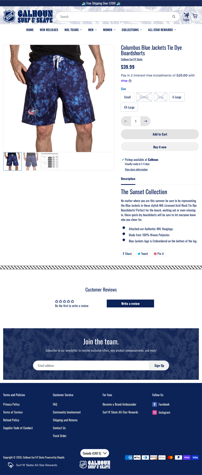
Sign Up (159, 365)
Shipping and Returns (65, 420)
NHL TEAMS (72, 29)
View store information (136, 169)
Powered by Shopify (54, 457)
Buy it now (159, 147)
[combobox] (112, 16)
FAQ (55, 404)
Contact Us (59, 427)
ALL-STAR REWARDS (160, 29)
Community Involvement (67, 412)
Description (128, 178)
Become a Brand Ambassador (119, 404)
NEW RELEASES (49, 29)
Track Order (59, 435)
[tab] (130, 180)
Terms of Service (13, 412)
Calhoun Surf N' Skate (131, 59)
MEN (91, 29)
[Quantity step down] (126, 121)
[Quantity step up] (146, 121)
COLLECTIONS (130, 29)
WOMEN (107, 29)
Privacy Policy (11, 404)
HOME (30, 29)
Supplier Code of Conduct (18, 427)
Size (123, 88)
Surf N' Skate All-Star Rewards (120, 412)
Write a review (130, 303)
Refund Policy (11, 420)
